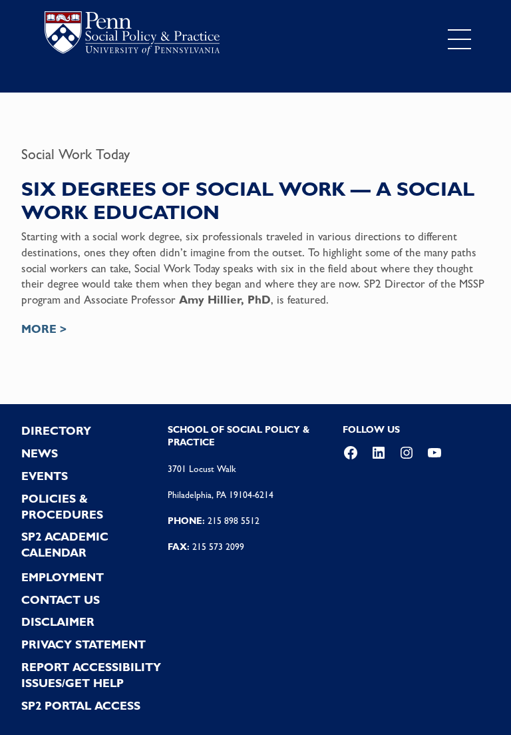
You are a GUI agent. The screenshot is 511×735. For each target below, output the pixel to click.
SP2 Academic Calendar (64, 544)
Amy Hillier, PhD (225, 299)
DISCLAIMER (57, 621)
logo (132, 36)
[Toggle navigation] (459, 39)
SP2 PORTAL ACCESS (80, 705)
